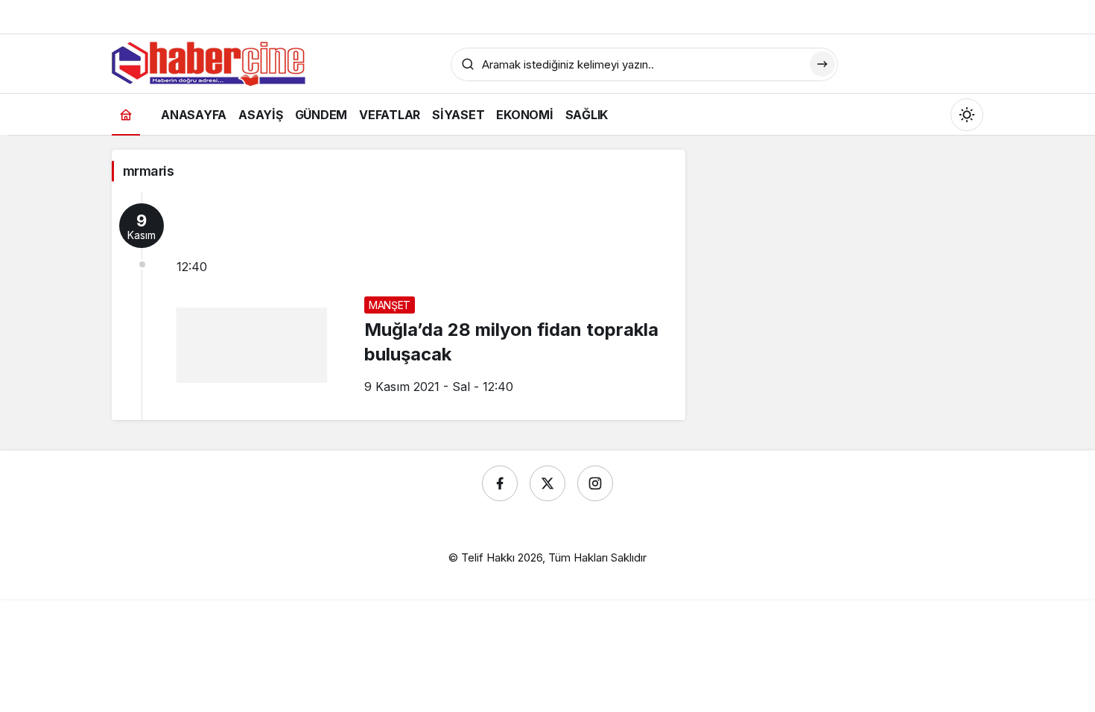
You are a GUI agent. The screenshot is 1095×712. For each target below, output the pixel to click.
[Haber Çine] (208, 62)
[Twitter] (547, 483)
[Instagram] (595, 483)
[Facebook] (500, 483)
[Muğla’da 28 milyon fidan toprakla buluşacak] (398, 306)
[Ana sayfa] (126, 114)
